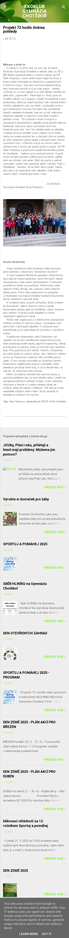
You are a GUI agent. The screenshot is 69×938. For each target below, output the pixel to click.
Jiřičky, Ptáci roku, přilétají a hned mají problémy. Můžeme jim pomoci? (29, 449)
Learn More (28, 934)
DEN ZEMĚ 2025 (15, 870)
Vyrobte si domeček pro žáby (26, 499)
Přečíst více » (55, 487)
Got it (46, 934)
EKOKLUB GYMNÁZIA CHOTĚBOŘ (35, 11)
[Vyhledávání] (63, 8)
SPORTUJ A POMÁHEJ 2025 (25, 544)
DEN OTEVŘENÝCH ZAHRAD (25, 633)
